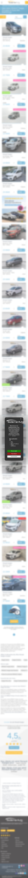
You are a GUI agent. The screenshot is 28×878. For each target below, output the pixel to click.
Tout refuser (14, 453)
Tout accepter (14, 451)
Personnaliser (14, 456)
